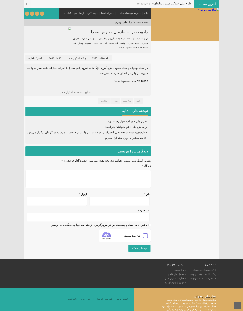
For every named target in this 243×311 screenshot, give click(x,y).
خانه (146, 13)
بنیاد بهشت (179, 270)
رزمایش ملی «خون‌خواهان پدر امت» (125, 126)
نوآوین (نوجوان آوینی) (174, 282)
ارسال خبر (79, 13)
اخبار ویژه (86, 299)
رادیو (138, 100)
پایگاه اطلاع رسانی (77, 58)
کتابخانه (67, 13)
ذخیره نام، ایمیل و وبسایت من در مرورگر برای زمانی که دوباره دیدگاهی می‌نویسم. (99, 224)
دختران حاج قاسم (176, 274)
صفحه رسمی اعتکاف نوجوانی (203, 278)
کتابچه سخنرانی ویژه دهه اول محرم (126, 137)
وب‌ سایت (144, 210)
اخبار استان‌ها (107, 13)
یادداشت (72, 299)
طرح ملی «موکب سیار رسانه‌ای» (171, 3)
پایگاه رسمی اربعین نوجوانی (204, 270)
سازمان (127, 100)
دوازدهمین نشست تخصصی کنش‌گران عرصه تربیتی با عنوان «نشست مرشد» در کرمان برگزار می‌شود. (87, 132)
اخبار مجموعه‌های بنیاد (130, 13)
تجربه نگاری (92, 13)
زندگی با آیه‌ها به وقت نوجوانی (203, 274)
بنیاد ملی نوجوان (123, 22)
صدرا (115, 100)
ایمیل (83, 194)
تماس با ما (122, 299)
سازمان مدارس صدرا (174, 278)
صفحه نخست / (140, 22)
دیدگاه (146, 165)
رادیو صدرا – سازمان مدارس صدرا (119, 32)
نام (147, 194)
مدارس (103, 100)
